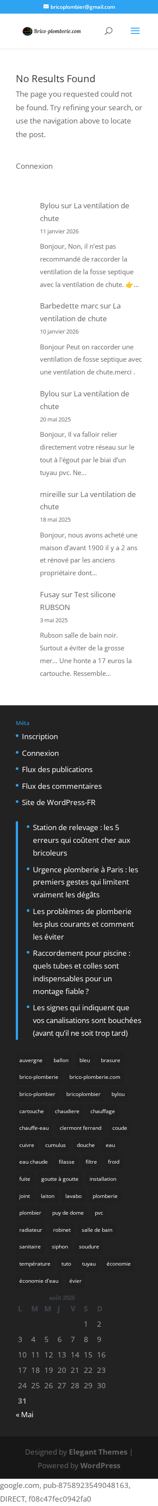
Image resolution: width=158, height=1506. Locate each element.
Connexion (34, 166)
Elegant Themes (98, 1452)
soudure (89, 1246)
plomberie (105, 1196)
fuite (24, 1179)
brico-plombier (37, 1094)
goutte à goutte (60, 1179)
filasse (67, 1161)
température (34, 1263)
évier (75, 1281)
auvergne (31, 1060)
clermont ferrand (80, 1128)
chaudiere (67, 1111)
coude (119, 1128)
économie (119, 1263)
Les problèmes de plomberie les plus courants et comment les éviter (83, 924)
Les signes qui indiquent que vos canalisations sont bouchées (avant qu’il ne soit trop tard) (87, 1020)
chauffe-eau (34, 1128)
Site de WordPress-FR (59, 802)
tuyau (89, 1263)
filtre (91, 1161)
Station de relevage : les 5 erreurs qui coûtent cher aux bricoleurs (81, 840)
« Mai (24, 1414)
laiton (47, 1196)
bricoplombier (83, 1094)
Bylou (49, 205)
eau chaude (33, 1161)
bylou (118, 1094)
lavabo (73, 1196)
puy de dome (68, 1212)
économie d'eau (38, 1281)
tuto (66, 1263)
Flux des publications (57, 769)
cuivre (26, 1145)
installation (103, 1179)
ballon (61, 1060)
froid (113, 1161)
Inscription (40, 736)
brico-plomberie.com (94, 1077)
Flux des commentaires (62, 786)
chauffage (102, 1111)
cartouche (31, 1111)
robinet (62, 1230)
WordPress (100, 1465)
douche (86, 1145)
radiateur (30, 1230)
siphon (60, 1246)
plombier (30, 1212)
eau (110, 1145)
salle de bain (97, 1230)
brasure (110, 1060)
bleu (84, 1060)
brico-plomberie (38, 1077)
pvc (99, 1212)
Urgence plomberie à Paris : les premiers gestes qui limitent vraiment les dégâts (85, 882)
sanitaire (30, 1246)
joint (24, 1196)
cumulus (55, 1145)
